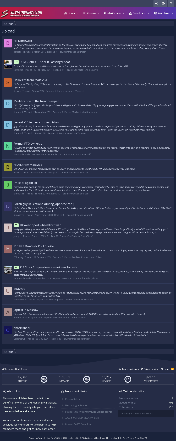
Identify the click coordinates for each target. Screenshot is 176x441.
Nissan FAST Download (78, 424)
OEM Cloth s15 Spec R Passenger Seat (42, 62)
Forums (91, 13)
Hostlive (113, 438)
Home (71, 13)
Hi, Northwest (23, 41)
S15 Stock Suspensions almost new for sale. (46, 267)
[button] (78, 13)
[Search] (171, 3)
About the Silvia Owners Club (82, 418)
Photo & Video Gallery (74, 317)
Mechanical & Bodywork (84, 112)
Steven (17, 90)
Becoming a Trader (76, 405)
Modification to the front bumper (36, 101)
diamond (18, 112)
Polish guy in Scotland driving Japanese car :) (44, 204)
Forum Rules (72, 399)
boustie (17, 51)
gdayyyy (19, 289)
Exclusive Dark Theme (16, 369)
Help (166, 369)
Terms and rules (130, 369)
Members (164, 13)
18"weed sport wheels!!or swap (38, 225)
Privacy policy (151, 369)
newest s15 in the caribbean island (37, 122)
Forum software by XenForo (54, 438)
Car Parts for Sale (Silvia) (86, 69)
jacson (150, 377)
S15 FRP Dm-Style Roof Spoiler (34, 246)
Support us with (89, 411)
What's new (114, 13)
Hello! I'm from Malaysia (30, 80)
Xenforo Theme (133, 438)
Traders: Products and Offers (87, 257)
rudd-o (17, 278)
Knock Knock (22, 328)
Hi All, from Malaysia (28, 165)
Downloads (139, 13)
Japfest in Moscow (26, 310)
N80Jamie (18, 69)
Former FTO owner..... (28, 143)
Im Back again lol (25, 183)
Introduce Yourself (76, 51)
